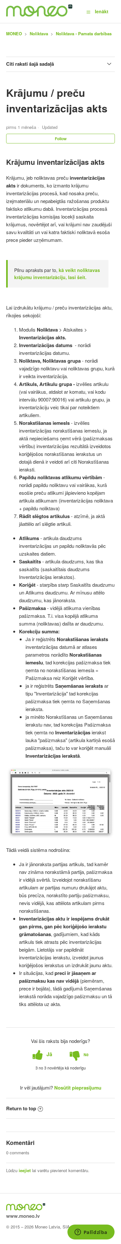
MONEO (14, 33)
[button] (88, 11)
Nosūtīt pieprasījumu (77, 1087)
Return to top (21, 1108)
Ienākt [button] (101, 11)
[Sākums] (39, 14)
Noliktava (39, 33)
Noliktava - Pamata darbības (84, 33)
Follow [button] (60, 138)
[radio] (42, 1054)
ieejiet (25, 1170)
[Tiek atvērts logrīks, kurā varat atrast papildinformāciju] (91, 1233)
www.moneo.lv (23, 1215)
